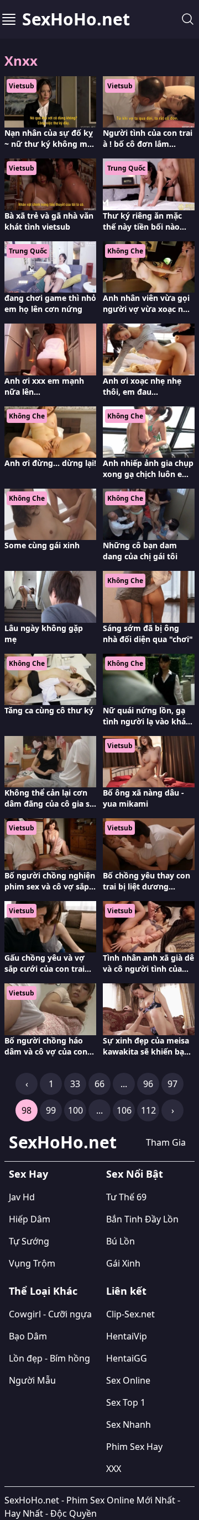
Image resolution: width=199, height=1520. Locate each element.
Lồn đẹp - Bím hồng (49, 1358)
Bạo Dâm (28, 1336)
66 (99, 1084)
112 (148, 1110)
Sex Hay (28, 1173)
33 (75, 1084)
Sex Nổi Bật (134, 1173)
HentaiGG (126, 1358)
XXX (113, 1469)
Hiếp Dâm (29, 1219)
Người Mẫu (32, 1380)
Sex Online (128, 1380)
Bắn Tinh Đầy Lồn (142, 1219)
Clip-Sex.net (130, 1314)
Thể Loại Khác (43, 1290)
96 (148, 1084)
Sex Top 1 (125, 1402)
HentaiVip (126, 1336)
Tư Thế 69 (126, 1197)
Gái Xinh (123, 1263)
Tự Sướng (29, 1241)
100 (75, 1110)
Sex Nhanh (128, 1424)
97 (172, 1084)
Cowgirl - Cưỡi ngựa (50, 1314)
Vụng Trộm (32, 1263)
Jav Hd (22, 1197)
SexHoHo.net (76, 19)
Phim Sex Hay (134, 1446)
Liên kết (126, 1290)
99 (51, 1110)
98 (27, 1110)
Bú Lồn (120, 1241)
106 (124, 1110)
